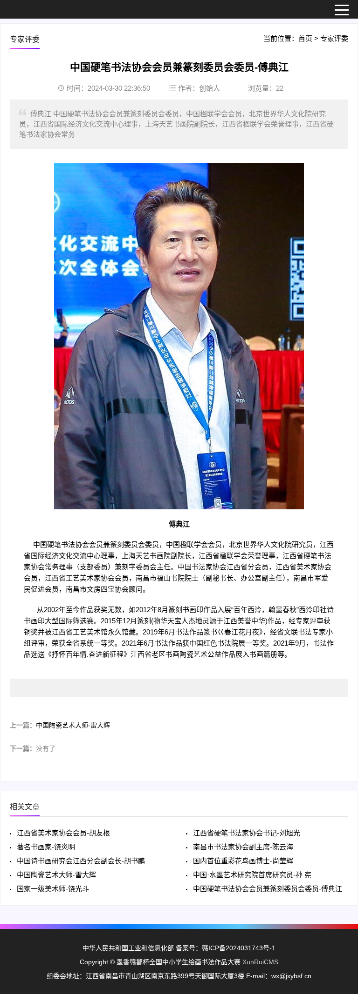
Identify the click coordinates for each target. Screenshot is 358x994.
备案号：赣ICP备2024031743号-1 (224, 948)
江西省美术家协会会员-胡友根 (63, 833)
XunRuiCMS (260, 962)
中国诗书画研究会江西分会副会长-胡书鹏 (81, 861)
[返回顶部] (339, 884)
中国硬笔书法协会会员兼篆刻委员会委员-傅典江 (267, 889)
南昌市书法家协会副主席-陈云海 (243, 847)
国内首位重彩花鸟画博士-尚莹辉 (243, 861)
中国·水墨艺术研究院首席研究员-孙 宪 (252, 875)
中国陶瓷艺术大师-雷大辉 (73, 725)
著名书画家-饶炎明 (46, 847)
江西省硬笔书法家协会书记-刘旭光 (246, 833)
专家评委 (334, 38)
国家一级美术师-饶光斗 (53, 889)
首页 (305, 38)
